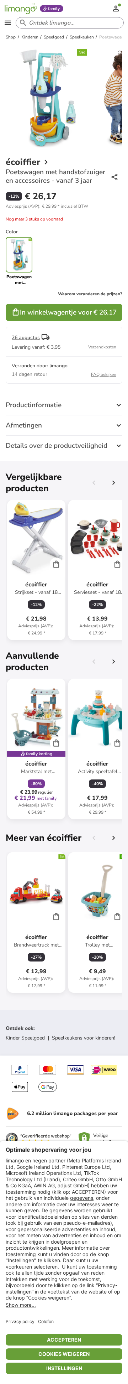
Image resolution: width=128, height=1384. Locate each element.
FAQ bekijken (103, 374)
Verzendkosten (102, 347)
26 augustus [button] (26, 337)
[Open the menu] (8, 22)
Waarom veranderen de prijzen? (90, 294)
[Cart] (56, 564)
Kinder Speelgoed (25, 1038)
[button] (47, 206)
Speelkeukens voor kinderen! (83, 1038)
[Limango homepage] (20, 8)
